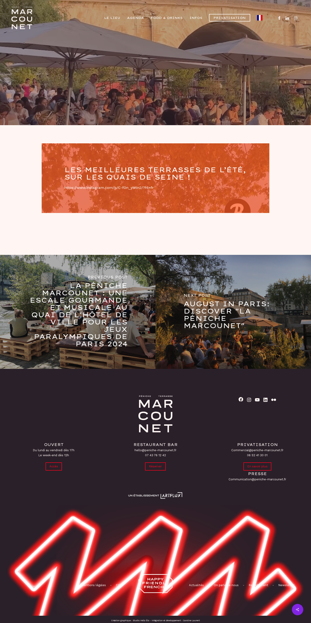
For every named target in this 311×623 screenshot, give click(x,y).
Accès (53, 466)
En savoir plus (257, 466)
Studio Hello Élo (141, 620)
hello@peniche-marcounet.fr (155, 450)
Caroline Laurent (191, 620)
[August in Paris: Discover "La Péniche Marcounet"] (233, 312)
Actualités (196, 585)
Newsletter (286, 585)
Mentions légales (93, 585)
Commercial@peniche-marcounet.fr (257, 450)
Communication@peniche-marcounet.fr (257, 479)
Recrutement (258, 585)
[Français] (261, 17)
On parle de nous (226, 585)
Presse (155, 92)
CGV (119, 585)
